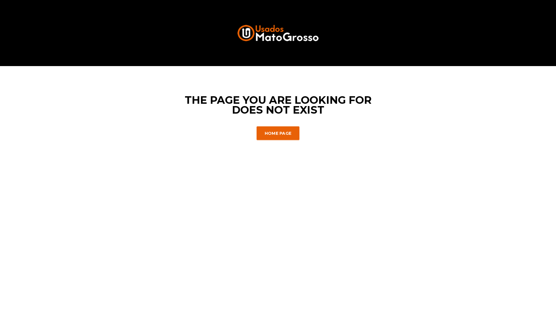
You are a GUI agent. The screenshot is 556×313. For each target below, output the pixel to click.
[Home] (278, 32)
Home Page (278, 133)
